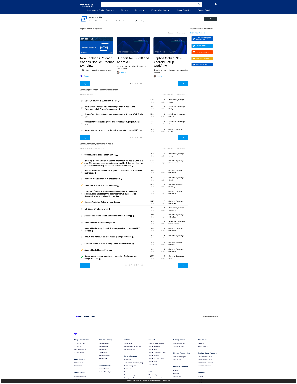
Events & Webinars (159, 10)
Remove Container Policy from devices (101, 202)
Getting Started (182, 10)
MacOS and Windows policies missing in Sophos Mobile (107, 237)
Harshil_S (172, 180)
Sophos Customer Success (157, 352)
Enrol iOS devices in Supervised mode (100, 101)
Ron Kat (171, 245)
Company (201, 376)
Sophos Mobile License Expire (97, 250)
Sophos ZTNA (103, 346)
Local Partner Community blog (133, 363)
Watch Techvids (201, 65)
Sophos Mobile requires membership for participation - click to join (148, 381)
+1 (97, 258)
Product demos (203, 346)
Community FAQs (178, 346)
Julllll (171, 132)
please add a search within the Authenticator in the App (108, 216)
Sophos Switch (103, 349)
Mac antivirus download (205, 363)
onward (171, 156)
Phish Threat (78, 366)
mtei (170, 238)
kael (170, 258)
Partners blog (128, 360)
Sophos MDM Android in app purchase (100, 185)
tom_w (123, 72)
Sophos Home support (205, 357)
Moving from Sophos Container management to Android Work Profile (113, 114)
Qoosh (171, 102)
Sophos (86, 76)
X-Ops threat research (155, 378)
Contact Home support (205, 360)
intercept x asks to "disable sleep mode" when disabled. (108, 243)
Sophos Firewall (104, 343)
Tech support (152, 364)
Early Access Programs (140, 21)
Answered (82, 257)
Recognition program (180, 357)
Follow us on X (201, 46)
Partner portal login (130, 375)
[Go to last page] (141, 83)
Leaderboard (177, 360)
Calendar (176, 373)
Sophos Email (78, 363)
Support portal (152, 349)
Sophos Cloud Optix (105, 372)
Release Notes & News (96, 21)
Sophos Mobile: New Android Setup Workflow (167, 62)
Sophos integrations (80, 376)
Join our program (129, 349)
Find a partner (128, 343)
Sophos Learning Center (156, 358)
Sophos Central (104, 369)
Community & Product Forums (99, 10)
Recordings (177, 376)
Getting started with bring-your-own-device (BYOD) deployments (112, 122)
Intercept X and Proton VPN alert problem (102, 179)
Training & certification (131, 378)
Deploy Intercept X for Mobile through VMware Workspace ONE (111, 130)
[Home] (90, 5)
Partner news (128, 369)
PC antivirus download (205, 366)
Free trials (201, 343)
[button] (198, 4)
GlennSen (172, 173)
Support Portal (204, 10)
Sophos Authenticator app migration (100, 155)
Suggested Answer (82, 163)
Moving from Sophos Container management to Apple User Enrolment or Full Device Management (109, 107)
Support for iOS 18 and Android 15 (133, 60)
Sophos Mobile (79, 352)
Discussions (126, 21)
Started (176, 106)
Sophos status (152, 361)
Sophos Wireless (104, 355)
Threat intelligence (154, 375)
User (216, 4)
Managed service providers (132, 346)
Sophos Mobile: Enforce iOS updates (99, 222)
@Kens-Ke (172, 210)
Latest (176, 100)
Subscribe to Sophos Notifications (203, 39)
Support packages (154, 346)
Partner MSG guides (130, 366)
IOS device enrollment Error (96, 209)
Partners (138, 10)
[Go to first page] (126, 265)
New (211, 19)
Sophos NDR (103, 358)
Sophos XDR (78, 346)
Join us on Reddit (203, 52)
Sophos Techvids (153, 355)
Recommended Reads (113, 21)
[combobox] (148, 4)
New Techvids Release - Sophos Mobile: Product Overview (97, 62)
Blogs (123, 10)
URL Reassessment (203, 59)
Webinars (176, 370)
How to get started (179, 343)
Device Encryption (80, 349)
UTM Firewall (103, 352)
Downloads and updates (156, 343)
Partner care (128, 372)
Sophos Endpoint (79, 343)
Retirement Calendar (197, 33)
